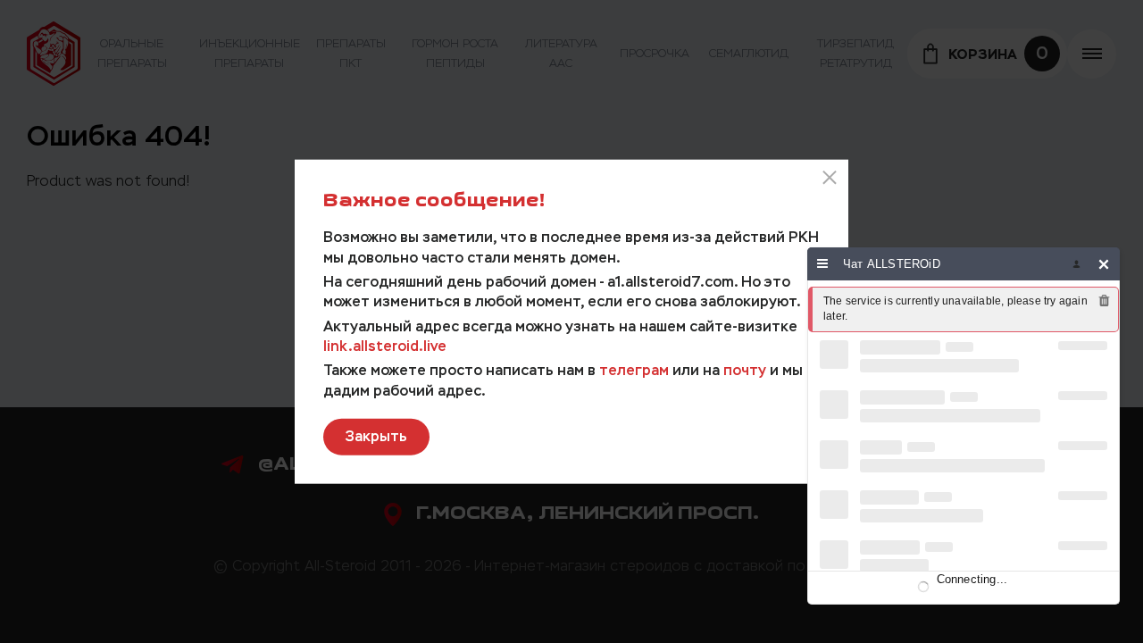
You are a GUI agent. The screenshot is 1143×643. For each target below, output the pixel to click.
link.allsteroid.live (384, 346)
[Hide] (1104, 263)
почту (744, 370)
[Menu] (822, 263)
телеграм (634, 370)
